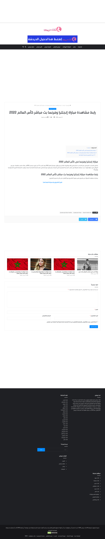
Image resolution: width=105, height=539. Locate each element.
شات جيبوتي (65, 435)
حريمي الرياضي (56, 46)
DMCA (26, 536)
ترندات (63, 105)
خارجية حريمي (47, 46)
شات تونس (65, 415)
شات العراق (65, 408)
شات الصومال (65, 431)
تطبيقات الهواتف (67, 46)
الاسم (96, 309)
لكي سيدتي (39, 46)
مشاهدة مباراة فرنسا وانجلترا (66, 212)
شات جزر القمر (64, 433)
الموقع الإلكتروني (46, 315)
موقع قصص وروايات (94, 494)
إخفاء (89, 147)
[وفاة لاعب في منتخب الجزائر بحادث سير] (87, 264)
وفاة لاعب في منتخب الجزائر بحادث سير (88, 271)
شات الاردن (65, 400)
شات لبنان (65, 406)
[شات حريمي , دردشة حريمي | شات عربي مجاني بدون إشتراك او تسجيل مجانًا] (52, 29)
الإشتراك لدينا (77, 536)
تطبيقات (63, 469)
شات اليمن (65, 427)
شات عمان (65, 423)
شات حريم (96, 488)
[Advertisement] (52, 11)
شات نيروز (97, 478)
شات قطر (65, 417)
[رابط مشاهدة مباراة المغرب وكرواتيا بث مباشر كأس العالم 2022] (17, 264)
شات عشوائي (96, 486)
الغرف (63, 461)
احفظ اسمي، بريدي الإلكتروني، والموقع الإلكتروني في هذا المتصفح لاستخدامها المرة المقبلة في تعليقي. (72, 322)
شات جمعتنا (96, 480)
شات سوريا (65, 404)
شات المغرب (65, 413)
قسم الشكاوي (49, 536)
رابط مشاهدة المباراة (87, 212)
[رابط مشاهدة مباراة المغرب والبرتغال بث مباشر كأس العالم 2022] (64, 264)
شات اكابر (97, 491)
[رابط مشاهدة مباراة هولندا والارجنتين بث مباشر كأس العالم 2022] (40, 264)
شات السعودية (64, 410)
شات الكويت (65, 421)
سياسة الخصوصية (41, 536)
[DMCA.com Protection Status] (53, 533)
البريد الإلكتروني (94, 315)
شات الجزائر (65, 411)
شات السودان (65, 429)
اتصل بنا (55, 536)
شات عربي (96, 483)
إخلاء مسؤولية (32, 536)
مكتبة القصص (95, 497)
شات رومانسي (96, 499)
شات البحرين (65, 419)
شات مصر (65, 439)
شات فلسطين (65, 402)
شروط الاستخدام (62, 536)
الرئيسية (68, 105)
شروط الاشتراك (70, 536)
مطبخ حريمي (31, 46)
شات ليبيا (66, 425)
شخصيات (80, 46)
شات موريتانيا (65, 437)
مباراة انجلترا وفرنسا (77, 212)
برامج (74, 46)
